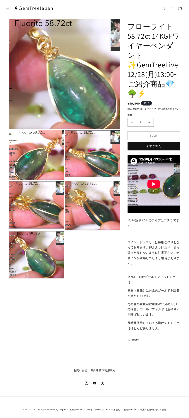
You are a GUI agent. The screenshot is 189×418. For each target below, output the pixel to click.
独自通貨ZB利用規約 (103, 370)
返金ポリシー (76, 409)
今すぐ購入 (153, 146)
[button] (8, 8)
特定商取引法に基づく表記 (153, 409)
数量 (130, 115)
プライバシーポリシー (97, 409)
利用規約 (115, 409)
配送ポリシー (130, 409)
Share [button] (135, 339)
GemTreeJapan (38, 409)
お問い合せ (80, 370)
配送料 (136, 108)
